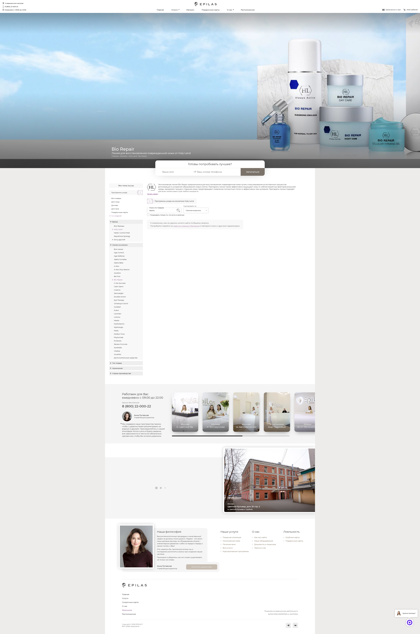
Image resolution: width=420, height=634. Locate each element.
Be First (117, 276)
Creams (117, 290)
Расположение (248, 10)
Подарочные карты (211, 10)
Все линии (118, 249)
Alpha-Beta (118, 263)
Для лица (115, 202)
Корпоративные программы (236, 551)
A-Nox (116, 266)
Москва (131, 186)
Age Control (119, 253)
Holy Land (133, 156)
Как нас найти (260, 537)
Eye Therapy (119, 300)
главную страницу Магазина (186, 226)
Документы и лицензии (265, 544)
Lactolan (117, 314)
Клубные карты (293, 537)
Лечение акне (229, 544)
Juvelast (117, 307)
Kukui (116, 310)
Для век (114, 205)
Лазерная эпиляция (232, 537)
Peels (116, 331)
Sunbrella (118, 348)
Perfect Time (119, 334)
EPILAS (206, 3)
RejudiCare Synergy (122, 236)
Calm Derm (118, 286)
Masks (116, 320)
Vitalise (117, 351)
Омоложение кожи (231, 541)
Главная (160, 10)
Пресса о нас (260, 548)
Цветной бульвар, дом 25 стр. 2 (244, 506)
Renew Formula (120, 344)
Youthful (117, 354)
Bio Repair (118, 280)
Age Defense (119, 256)
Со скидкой (116, 216)
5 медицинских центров (14, 3)
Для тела (115, 209)
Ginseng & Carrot (121, 303)
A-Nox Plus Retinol (122, 270)
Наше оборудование (263, 541)
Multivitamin (119, 324)
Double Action (120, 297)
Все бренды (119, 226)
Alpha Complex (120, 259)
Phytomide (118, 337)
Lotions (117, 317)
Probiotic (118, 341)
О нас (229, 10)
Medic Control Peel (122, 233)
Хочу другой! (119, 240)
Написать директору (201, 567)
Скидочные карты (130, 602)
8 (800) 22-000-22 (11, 6)
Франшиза (127, 610)
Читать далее (152, 194)
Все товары (116, 198)
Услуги (174, 10)
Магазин (190, 10)
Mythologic (118, 327)
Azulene (117, 273)
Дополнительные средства (125, 358)
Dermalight (118, 293)
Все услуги (228, 548)
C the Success (120, 283)
